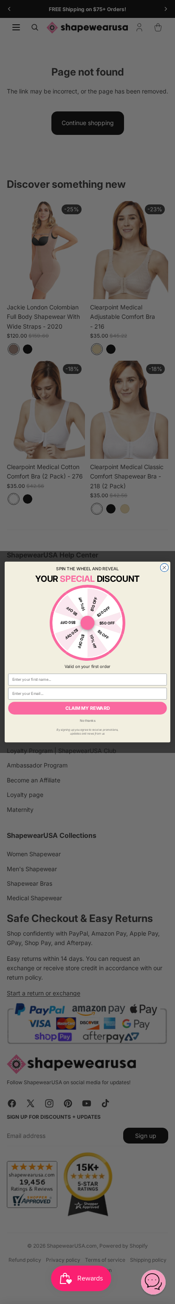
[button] (153, 1282)
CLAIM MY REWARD (87, 708)
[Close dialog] (164, 567)
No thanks (88, 721)
